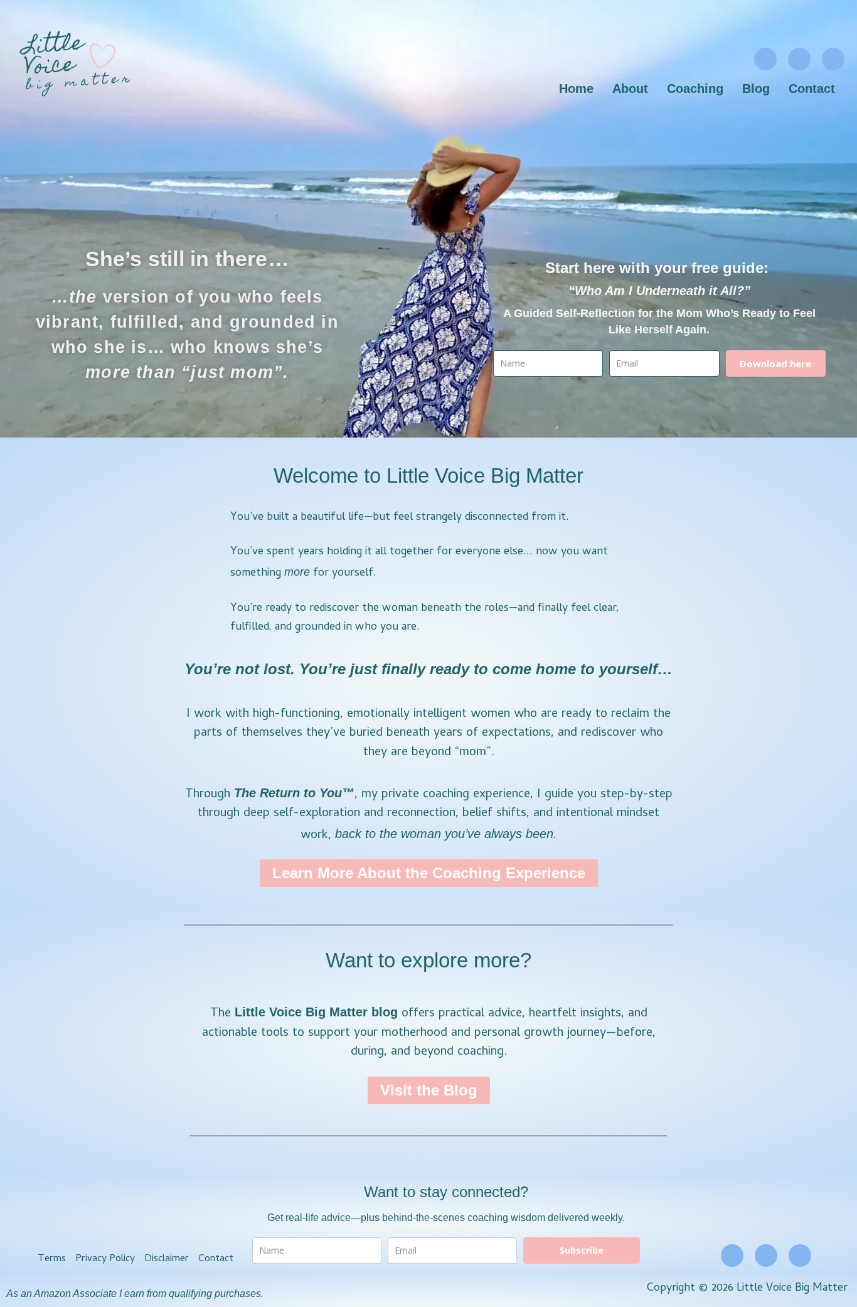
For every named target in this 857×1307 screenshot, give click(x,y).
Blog (756, 88)
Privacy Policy (105, 1259)
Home (576, 88)
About (630, 88)
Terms (52, 1259)
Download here (775, 363)
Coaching (695, 88)
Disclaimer (166, 1259)
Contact (812, 88)
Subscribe (582, 1250)
